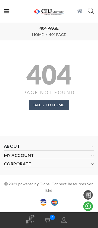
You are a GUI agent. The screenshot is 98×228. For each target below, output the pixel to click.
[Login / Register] (64, 220)
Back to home (48, 105)
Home (38, 34)
